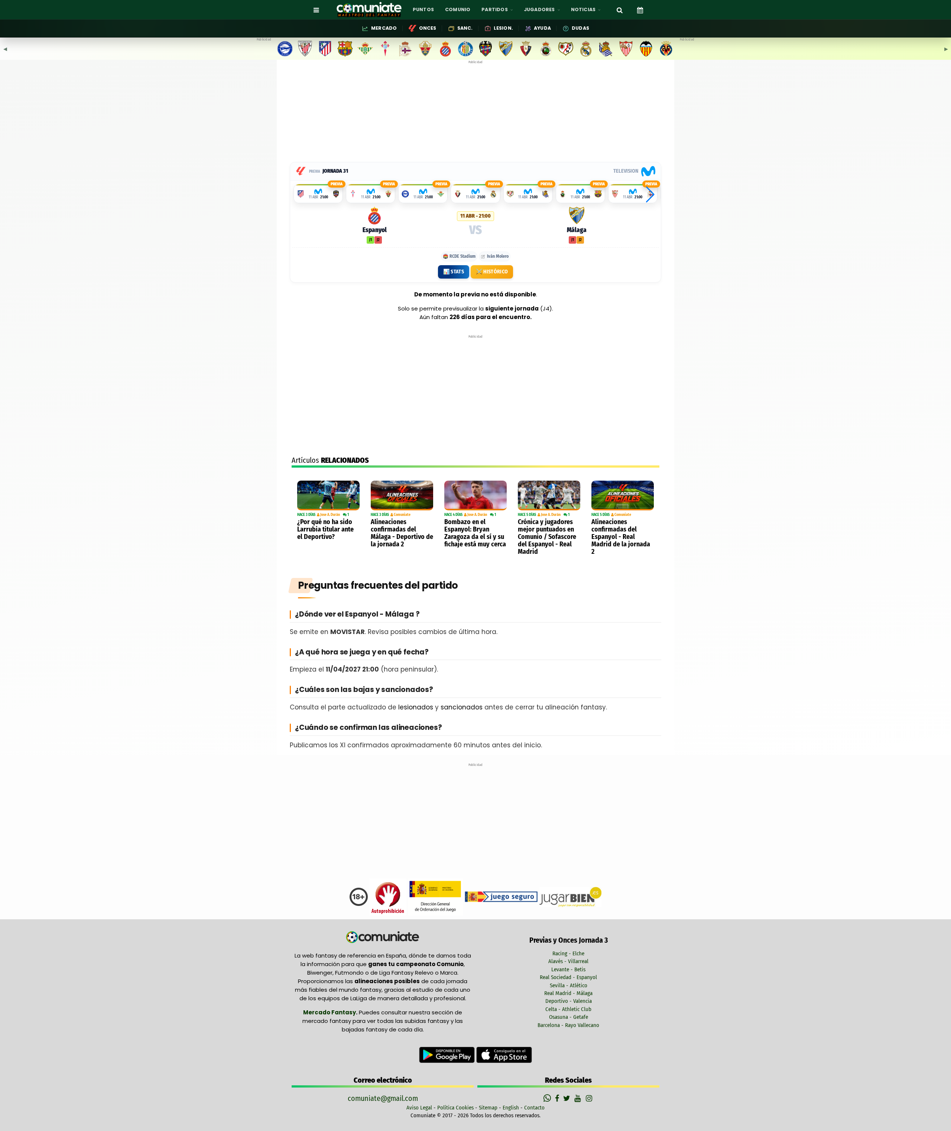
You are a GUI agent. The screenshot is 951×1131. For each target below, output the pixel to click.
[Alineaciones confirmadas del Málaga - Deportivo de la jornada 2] (402, 495)
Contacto (534, 1107)
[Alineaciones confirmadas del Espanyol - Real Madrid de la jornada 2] (622, 495)
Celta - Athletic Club (568, 1009)
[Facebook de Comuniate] (558, 1098)
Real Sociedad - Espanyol (568, 977)
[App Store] (504, 1054)
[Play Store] (447, 1054)
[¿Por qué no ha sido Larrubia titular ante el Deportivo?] (328, 495)
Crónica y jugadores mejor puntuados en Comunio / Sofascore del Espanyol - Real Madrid (547, 537)
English (511, 1107)
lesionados (415, 707)
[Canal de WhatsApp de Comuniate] (548, 1098)
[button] (650, 194)
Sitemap (488, 1107)
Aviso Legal (419, 1107)
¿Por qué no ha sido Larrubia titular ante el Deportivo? (325, 529)
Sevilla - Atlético (568, 985)
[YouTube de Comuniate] (579, 1098)
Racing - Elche (568, 953)
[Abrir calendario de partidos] (640, 10)
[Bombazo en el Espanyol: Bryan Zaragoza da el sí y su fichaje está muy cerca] (475, 495)
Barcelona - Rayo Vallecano (568, 1025)
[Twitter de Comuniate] (567, 1098)
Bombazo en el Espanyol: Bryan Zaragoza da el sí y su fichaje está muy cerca (475, 533)
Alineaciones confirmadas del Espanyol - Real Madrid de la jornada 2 (620, 537)
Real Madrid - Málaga (568, 993)
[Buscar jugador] (619, 10)
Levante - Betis (568, 969)
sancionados (462, 707)
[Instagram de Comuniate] (589, 1098)
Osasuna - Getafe (568, 1017)
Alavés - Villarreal (568, 961)
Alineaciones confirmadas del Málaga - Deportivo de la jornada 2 (402, 533)
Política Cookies (455, 1107)
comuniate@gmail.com (383, 1098)
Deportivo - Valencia (568, 1001)
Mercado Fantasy (329, 1012)
